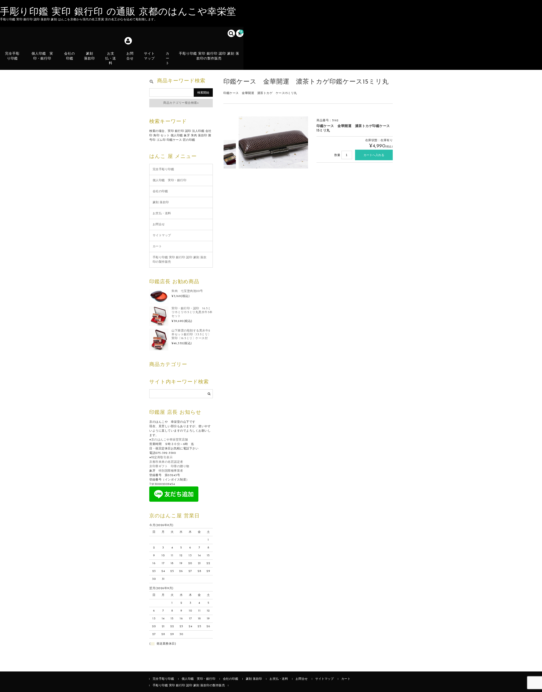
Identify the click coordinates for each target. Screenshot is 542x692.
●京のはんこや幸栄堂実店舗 (168, 439)
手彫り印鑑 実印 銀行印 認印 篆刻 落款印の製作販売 (209, 56)
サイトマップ (149, 56)
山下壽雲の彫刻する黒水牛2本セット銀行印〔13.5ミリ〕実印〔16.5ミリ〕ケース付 (191, 334)
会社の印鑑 (69, 56)
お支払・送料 (110, 58)
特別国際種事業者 (171, 470)
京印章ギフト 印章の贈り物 (169, 466)
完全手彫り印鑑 (12, 56)
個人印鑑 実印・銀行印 (42, 56)
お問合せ (130, 56)
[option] (229, 146)
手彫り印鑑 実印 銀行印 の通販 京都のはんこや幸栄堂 (118, 12)
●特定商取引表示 (161, 457)
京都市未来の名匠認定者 (166, 462)
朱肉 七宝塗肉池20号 (187, 291)
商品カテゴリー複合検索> (181, 103)
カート (167, 58)
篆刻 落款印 (89, 56)
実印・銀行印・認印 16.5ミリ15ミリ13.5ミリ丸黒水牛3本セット (192, 312)
